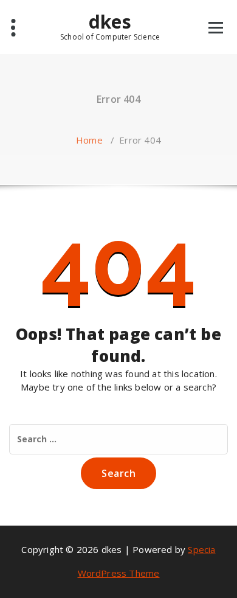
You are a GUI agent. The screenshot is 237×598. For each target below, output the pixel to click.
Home (89, 140)
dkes (110, 26)
